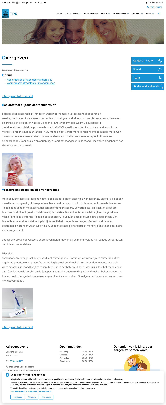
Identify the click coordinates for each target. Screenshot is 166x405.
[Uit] (18, 3)
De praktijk (72, 14)
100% (40, 2)
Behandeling (120, 14)
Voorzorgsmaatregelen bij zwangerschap (31, 83)
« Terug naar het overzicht (17, 96)
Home (59, 14)
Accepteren (46, 397)
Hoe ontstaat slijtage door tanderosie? (29, 80)
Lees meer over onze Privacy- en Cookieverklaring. (31, 392)
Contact (136, 14)
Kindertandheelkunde (95, 14)
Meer (148, 14)
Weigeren (32, 397)
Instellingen (17, 397)
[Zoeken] (159, 13)
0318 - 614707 (16, 361)
